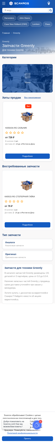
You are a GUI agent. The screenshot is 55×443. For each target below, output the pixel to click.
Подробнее (27, 156)
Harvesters (9, 18)
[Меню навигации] (3, 3)
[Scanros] (23, 3)
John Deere (24, 18)
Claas (47, 24)
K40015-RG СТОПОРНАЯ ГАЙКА (20, 196)
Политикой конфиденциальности (22, 433)
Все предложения (32, 97)
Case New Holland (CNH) (15, 24)
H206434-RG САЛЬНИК (16, 128)
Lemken (36, 24)
